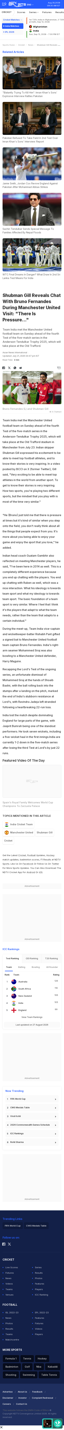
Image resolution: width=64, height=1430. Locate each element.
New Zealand (25, 996)
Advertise (8, 1391)
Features (39, 1283)
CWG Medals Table (20, 1107)
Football (31, 855)
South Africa (24, 989)
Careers (7, 1404)
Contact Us (21, 1404)
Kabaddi (53, 1366)
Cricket (7, 12)
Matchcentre (12, 1339)
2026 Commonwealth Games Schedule (30, 1125)
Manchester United (21, 832)
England (22, 1010)
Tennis (27, 1358)
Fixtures (47, 12)
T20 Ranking (51, 958)
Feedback (37, 1391)
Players (39, 1289)
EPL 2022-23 (42, 1312)
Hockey (42, 1358)
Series (33, 12)
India (20, 1003)
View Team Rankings (32, 1017)
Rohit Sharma (17, 1142)
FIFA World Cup (18, 1099)
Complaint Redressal (42, 1398)
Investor (22, 1398)
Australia (22, 981)
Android (31, 872)
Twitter (55, 863)
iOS (40, 872)
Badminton (11, 1366)
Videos (9, 1283)
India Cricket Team (21, 824)
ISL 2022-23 (11, 1312)
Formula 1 (11, 1358)
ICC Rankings (17, 1133)
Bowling (36, 967)
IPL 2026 (9, 32)
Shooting (10, 1374)
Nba (38, 1366)
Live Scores (11, 1267)
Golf (27, 1366)
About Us (22, 1391)
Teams (9, 1289)
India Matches (12, 26)
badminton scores (29, 859)
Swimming (29, 1374)
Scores (21, 12)
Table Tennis (49, 1374)
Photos (38, 1278)
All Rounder (52, 967)
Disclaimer (8, 1398)
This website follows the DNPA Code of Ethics (26, 1410)
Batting (21, 967)
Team (9, 967)
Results (39, 1272)
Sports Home (9, 45)
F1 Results (46, 859)
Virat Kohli (15, 1116)
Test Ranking (12, 958)
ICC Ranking (41, 1294)
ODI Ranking (32, 958)
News (30, 45)
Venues (9, 1294)
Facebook (28, 863)
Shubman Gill (45, 832)
